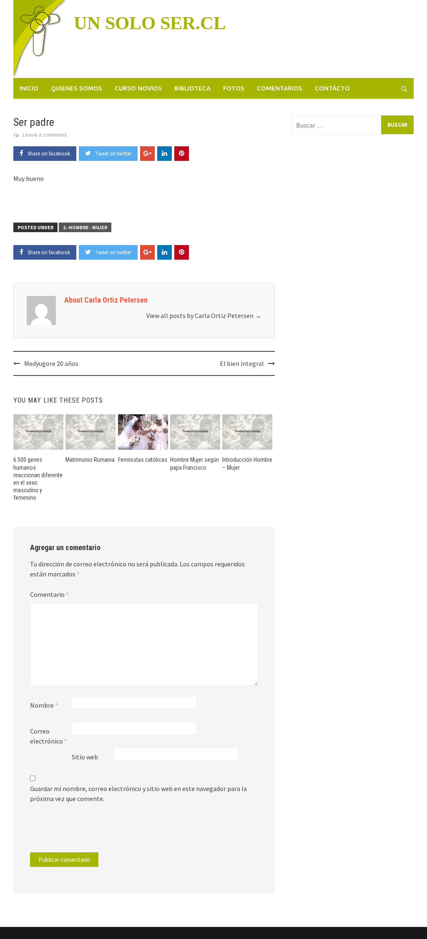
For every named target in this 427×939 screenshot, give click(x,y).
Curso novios (138, 88)
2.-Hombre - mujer (85, 227)
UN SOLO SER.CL (150, 23)
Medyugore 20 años (51, 363)
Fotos (233, 88)
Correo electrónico (48, 736)
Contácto (332, 88)
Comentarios (279, 88)
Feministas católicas (142, 459)
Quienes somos (76, 88)
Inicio (29, 88)
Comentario (49, 594)
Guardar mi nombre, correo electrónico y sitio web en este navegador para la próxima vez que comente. (138, 793)
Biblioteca (192, 88)
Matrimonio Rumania (90, 459)
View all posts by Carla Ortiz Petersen (203, 315)
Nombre (44, 705)
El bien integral (242, 363)
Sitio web (85, 757)
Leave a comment (45, 134)
